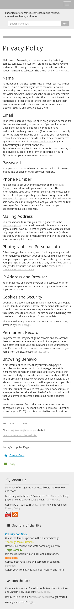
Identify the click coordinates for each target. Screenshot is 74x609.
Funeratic (10, 487)
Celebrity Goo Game (16, 534)
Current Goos (16, 455)
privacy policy (42, 591)
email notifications (43, 141)
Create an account (40, 597)
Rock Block (11, 557)
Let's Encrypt (23, 324)
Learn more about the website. (20, 435)
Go (65, 23)
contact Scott (40, 351)
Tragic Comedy (13, 549)
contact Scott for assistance (18, 269)
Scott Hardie (61, 70)
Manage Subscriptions (15, 198)
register (24, 430)
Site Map (51, 496)
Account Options (12, 225)
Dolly (12, 464)
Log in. (31, 602)
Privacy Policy (12, 508)
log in (14, 430)
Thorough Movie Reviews (19, 542)
